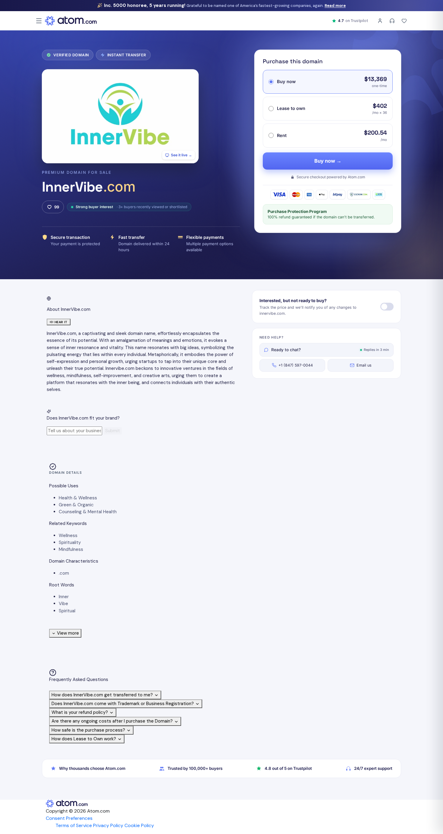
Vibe (63, 604)
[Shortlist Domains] (404, 20)
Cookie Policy (139, 825)
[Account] (380, 20)
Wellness (68, 536)
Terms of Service (73, 825)
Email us (364, 365)
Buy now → (327, 161)
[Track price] (387, 307)
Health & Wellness (78, 498)
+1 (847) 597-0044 (295, 365)
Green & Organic (76, 505)
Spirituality (70, 542)
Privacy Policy (108, 825)
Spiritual (67, 611)
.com (64, 573)
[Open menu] (38, 20)
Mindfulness (71, 549)
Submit (112, 431)
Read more (335, 5)
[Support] (392, 20)
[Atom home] (71, 21)
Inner (64, 597)
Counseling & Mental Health (88, 512)
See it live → (181, 155)
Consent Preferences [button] (69, 818)
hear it (61, 322)
